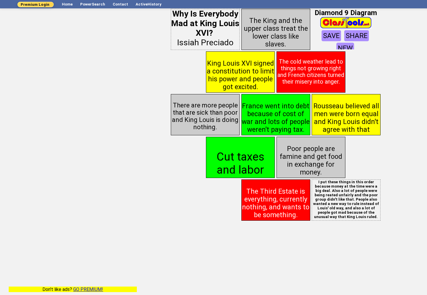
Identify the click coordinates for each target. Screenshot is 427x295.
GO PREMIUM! (88, 289)
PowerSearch (92, 4)
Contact (120, 4)
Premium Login (35, 4)
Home (67, 4)
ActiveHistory (149, 4)
